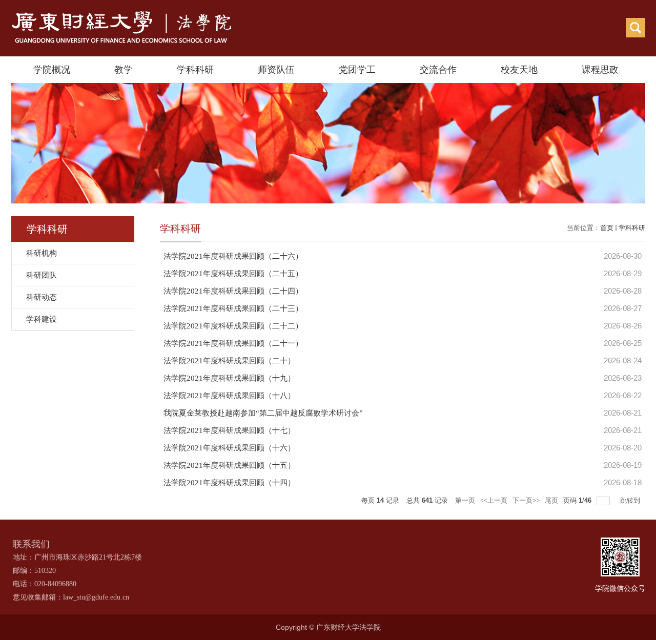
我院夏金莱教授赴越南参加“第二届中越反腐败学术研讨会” (263, 413)
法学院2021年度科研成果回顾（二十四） (233, 291)
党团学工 (357, 70)
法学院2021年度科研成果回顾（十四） (229, 483)
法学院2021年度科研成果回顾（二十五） (233, 274)
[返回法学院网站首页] (122, 13)
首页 (606, 228)
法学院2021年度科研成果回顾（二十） (229, 361)
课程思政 (600, 70)
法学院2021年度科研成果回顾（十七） (229, 430)
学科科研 (195, 70)
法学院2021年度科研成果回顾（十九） (229, 378)
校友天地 (519, 70)
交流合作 (438, 70)
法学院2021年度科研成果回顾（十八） (229, 395)
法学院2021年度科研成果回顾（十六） (229, 448)
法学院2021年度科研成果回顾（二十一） (233, 343)
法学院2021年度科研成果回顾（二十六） (233, 256)
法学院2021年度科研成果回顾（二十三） (233, 308)
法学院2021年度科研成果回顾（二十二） (233, 326)
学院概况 (51, 70)
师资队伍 (276, 70)
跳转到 (631, 500)
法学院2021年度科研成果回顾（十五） (229, 465)
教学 (123, 70)
